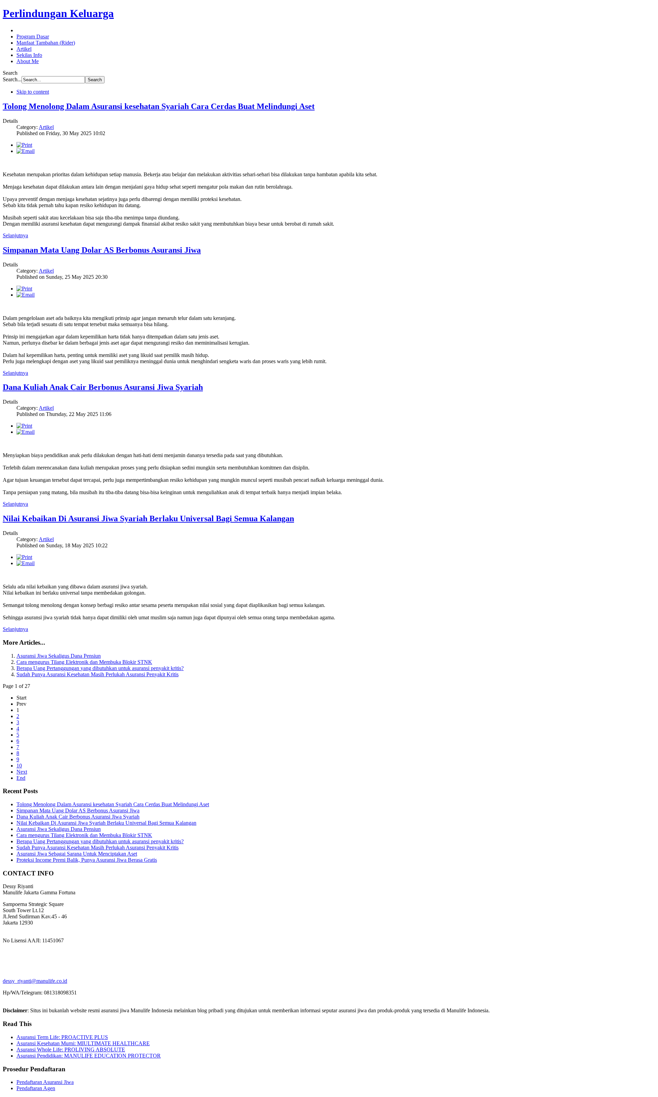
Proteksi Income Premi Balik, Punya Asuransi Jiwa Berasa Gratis (86, 860)
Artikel (46, 127)
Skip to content (32, 92)
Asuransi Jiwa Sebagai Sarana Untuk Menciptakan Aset (76, 854)
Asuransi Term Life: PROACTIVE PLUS (62, 1037)
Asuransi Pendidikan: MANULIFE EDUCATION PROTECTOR (88, 1056)
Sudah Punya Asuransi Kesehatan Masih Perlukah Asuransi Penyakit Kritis (97, 674)
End (20, 778)
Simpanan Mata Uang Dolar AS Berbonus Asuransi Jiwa (102, 250)
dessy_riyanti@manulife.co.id (35, 981)
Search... (12, 79)
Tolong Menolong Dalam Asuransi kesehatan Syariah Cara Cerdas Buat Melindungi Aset (159, 106)
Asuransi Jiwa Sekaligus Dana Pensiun (58, 656)
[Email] (25, 151)
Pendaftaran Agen (35, 1088)
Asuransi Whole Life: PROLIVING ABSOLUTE (70, 1049)
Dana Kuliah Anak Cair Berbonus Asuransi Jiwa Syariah (103, 387)
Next (21, 772)
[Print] (24, 145)
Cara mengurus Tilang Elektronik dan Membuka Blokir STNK (84, 662)
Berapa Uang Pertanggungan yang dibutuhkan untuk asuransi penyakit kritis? (100, 668)
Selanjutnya (15, 235)
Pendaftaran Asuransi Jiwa (45, 1082)
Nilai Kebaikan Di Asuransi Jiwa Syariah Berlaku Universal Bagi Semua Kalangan (148, 518)
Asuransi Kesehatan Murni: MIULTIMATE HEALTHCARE (83, 1043)
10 (19, 765)
